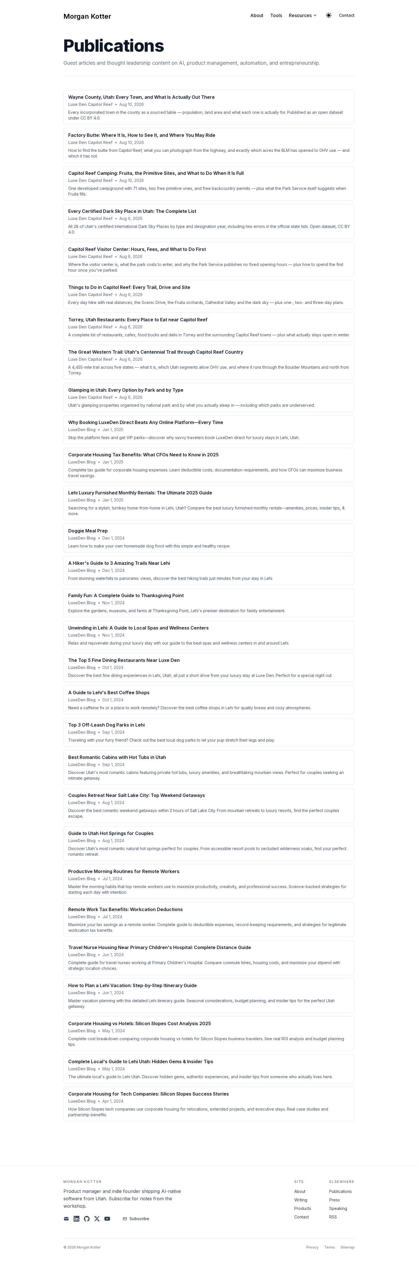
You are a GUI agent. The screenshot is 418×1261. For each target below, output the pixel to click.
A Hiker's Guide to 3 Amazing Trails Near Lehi (119, 563)
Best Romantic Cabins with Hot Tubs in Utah (117, 757)
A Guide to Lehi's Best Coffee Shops (109, 692)
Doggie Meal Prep (88, 531)
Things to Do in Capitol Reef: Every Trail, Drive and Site (129, 287)
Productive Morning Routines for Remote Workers (123, 871)
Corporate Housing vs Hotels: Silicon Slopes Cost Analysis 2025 (139, 1023)
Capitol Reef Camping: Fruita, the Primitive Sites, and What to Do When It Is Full (156, 173)
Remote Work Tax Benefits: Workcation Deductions (125, 909)
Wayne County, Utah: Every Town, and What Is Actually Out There (141, 97)
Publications (340, 1191)
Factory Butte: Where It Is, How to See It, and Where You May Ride (141, 135)
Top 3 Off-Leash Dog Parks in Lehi (106, 725)
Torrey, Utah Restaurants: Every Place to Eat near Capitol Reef (138, 319)
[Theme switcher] (328, 15)
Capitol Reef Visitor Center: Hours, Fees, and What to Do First (137, 249)
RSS (333, 1216)
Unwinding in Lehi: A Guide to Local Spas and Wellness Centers (138, 628)
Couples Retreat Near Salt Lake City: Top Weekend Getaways (136, 795)
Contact (347, 15)
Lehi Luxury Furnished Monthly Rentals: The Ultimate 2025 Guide (140, 493)
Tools (276, 15)
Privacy (312, 1247)
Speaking (338, 1208)
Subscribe (139, 1218)
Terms (329, 1247)
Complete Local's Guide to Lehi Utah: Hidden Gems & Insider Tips (140, 1061)
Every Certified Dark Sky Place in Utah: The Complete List (132, 211)
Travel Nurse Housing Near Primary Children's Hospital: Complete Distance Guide (159, 947)
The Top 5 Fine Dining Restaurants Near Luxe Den (124, 660)
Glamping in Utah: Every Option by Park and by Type (125, 390)
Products (302, 1208)
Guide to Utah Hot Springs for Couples (111, 833)
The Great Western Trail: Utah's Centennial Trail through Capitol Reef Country (155, 352)
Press (334, 1199)
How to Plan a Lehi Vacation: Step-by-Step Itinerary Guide (132, 985)
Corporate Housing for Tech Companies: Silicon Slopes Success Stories (148, 1094)
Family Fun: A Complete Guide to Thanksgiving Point (126, 595)
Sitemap (348, 1247)
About (256, 15)
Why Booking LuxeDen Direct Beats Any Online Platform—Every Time (145, 422)
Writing (300, 1199)
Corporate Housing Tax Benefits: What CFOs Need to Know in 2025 (143, 455)
